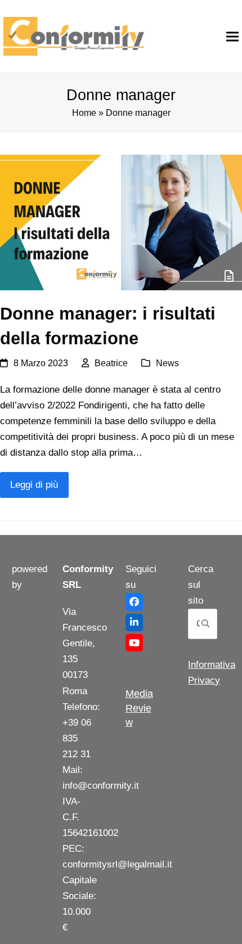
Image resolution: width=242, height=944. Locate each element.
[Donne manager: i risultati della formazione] (121, 222)
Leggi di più (34, 484)
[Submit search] (205, 624)
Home (84, 113)
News (167, 363)
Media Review (139, 707)
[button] (232, 36)
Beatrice (111, 363)
